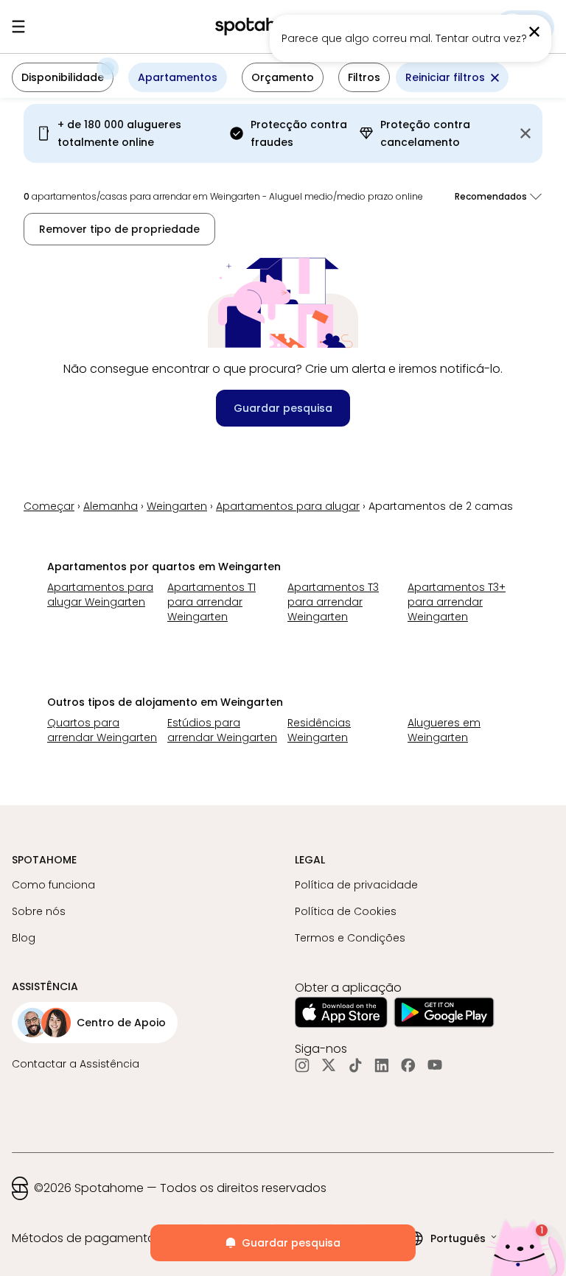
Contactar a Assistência (75, 1063)
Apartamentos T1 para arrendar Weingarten (211, 602)
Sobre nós (39, 911)
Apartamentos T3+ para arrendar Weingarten (457, 602)
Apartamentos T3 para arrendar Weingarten (333, 602)
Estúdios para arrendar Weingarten (222, 730)
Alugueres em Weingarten (444, 730)
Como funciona (53, 884)
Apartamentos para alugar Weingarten (100, 594)
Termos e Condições (350, 937)
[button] (62, 77)
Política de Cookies (345, 911)
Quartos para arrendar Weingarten (102, 730)
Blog (23, 937)
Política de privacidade (356, 884)
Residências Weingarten (319, 730)
